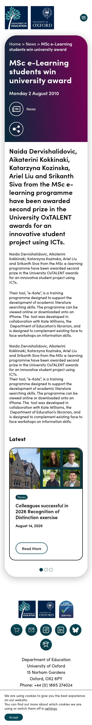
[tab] (41, 569)
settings (51, 708)
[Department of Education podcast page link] (46, 644)
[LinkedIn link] (61, 630)
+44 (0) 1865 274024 (53, 685)
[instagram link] (46, 630)
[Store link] (16, 630)
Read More (31, 548)
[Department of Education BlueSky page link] (75, 630)
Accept (13, 717)
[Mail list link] (31, 630)
